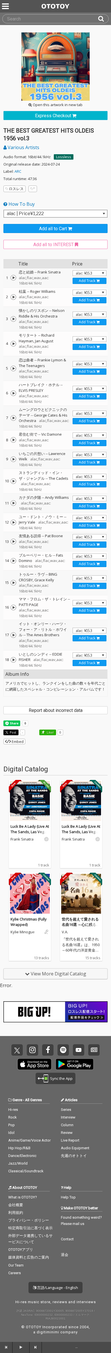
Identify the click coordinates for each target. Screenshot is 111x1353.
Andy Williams (57, 497)
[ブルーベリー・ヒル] (13, 561)
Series (66, 1109)
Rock (12, 1117)
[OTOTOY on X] (17, 1050)
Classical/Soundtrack (26, 1171)
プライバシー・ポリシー (28, 1220)
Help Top (68, 1197)
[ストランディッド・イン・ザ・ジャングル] (13, 481)
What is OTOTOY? (22, 1197)
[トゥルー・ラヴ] (13, 583)
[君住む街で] (13, 440)
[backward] (6, 1347)
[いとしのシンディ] (13, 660)
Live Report (70, 1140)
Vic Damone (51, 434)
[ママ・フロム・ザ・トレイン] (13, 607)
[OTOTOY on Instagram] (32, 1050)
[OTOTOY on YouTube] (78, 1050)
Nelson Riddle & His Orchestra (42, 313)
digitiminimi (48, 1332)
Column (67, 1125)
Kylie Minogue (23, 932)
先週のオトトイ (74, 1156)
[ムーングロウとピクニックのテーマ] (13, 418)
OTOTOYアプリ (20, 1249)
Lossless (63, 156)
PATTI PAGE (28, 604)
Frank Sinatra (49, 272)
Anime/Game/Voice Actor (29, 1140)
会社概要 (15, 1205)
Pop (11, 1125)
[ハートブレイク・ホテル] (13, 393)
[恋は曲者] (13, 368)
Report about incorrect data (56, 710)
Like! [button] (50, 732)
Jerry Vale (27, 522)
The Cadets (58, 478)
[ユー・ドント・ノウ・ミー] (13, 522)
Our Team (16, 1265)
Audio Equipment (75, 1148)
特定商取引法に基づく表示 (30, 1228)
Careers (14, 1273)
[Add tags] (32, 189)
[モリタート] (13, 344)
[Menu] (6, 6)
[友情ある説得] (13, 541)
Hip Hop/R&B (19, 1148)
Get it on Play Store (75, 1064)
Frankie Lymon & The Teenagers (42, 362)
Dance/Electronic (22, 1156)
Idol (11, 1132)
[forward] (36, 1347)
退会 (64, 1255)
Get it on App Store (34, 1064)
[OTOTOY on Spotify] (63, 1050)
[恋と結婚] (13, 278)
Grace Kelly (44, 579)
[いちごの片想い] (13, 459)
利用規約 (15, 1212)
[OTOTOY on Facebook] (48, 1050)
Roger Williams (43, 291)
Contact (67, 1239)
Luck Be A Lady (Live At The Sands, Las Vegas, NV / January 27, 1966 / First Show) (30, 835)
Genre (17, 1100)
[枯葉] (13, 297)
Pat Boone (54, 535)
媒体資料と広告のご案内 (28, 1257)
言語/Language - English (57, 1287)
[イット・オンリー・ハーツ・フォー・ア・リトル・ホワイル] (13, 635)
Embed (17, 741)
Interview (68, 1117)
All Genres (33, 1100)
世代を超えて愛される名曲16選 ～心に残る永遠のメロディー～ (81, 925)
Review (67, 1132)
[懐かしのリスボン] (13, 319)
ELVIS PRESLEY (31, 390)
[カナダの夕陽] (13, 503)
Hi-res (13, 1109)
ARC (18, 171)
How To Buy (21, 204)
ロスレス (16, 188)
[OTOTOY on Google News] (94, 1050)
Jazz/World (18, 1163)
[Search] (103, 19)
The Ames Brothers (42, 634)
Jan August (44, 340)
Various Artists (23, 147)
